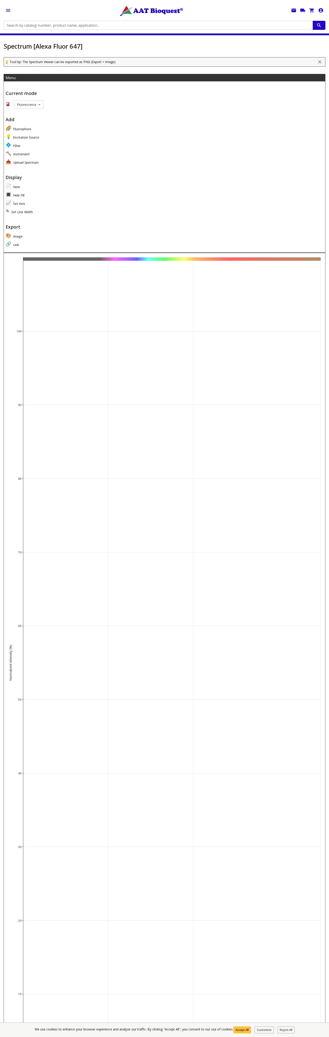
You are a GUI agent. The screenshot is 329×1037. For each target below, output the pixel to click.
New (13, 186)
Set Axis (15, 203)
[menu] (8, 10)
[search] (319, 25)
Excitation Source (22, 136)
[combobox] (158, 25)
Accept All (242, 1030)
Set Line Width (19, 211)
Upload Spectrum (22, 161)
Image (14, 235)
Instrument (18, 153)
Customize (264, 1030)
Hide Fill (15, 194)
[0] (311, 10)
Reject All (286, 1030)
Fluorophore (18, 128)
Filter (13, 145)
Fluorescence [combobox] (26, 104)
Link (12, 244)
